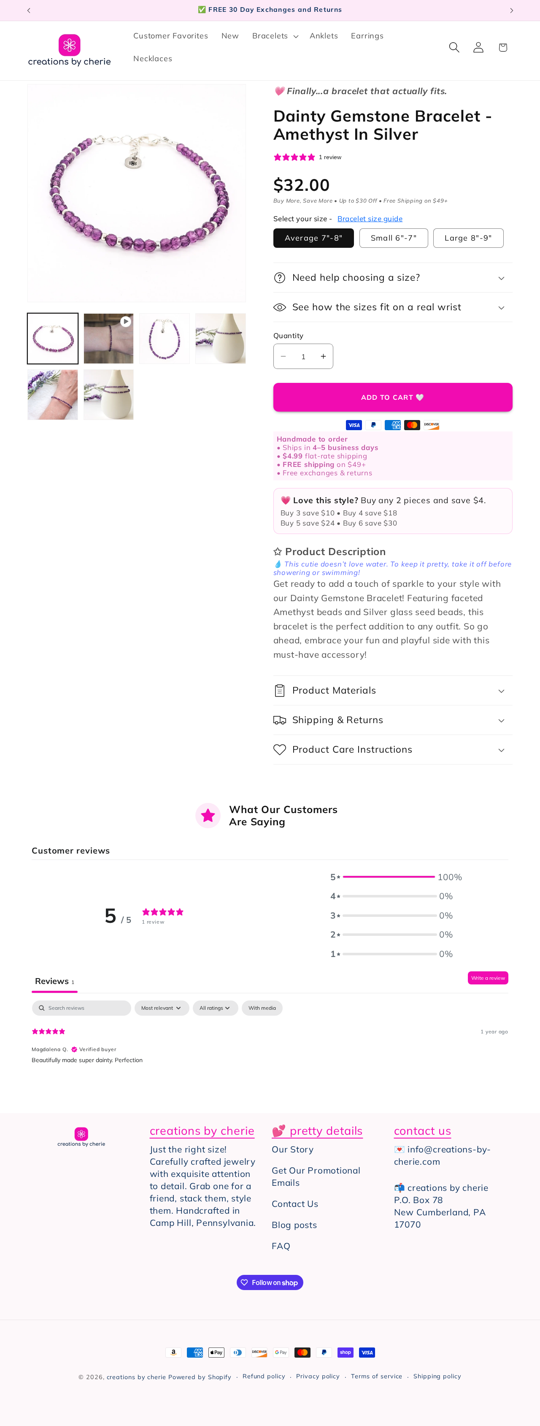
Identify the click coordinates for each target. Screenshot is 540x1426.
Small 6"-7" (394, 238)
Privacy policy (318, 1376)
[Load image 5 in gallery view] (109, 394)
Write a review (488, 978)
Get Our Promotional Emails (316, 1176)
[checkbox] (262, 1008)
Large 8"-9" (468, 238)
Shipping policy (437, 1376)
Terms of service (377, 1376)
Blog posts (294, 1224)
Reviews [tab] (54, 981)
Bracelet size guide (370, 218)
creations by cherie (136, 1377)
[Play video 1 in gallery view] (109, 338)
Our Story (293, 1149)
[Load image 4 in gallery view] (52, 394)
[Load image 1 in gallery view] (52, 338)
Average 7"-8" (314, 238)
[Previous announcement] (28, 10)
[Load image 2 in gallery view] (164, 338)
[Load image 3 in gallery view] (220, 338)
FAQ (281, 1245)
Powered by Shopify (200, 1377)
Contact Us (295, 1203)
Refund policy (264, 1376)
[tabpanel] (270, 1054)
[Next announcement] (511, 10)
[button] (274, 36)
